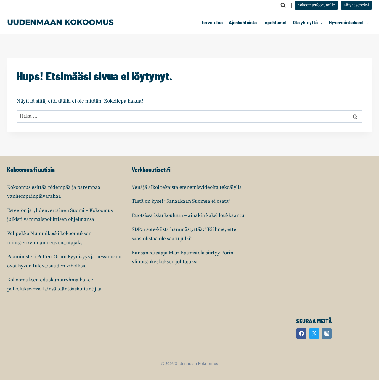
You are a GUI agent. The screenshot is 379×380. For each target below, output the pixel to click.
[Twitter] (314, 333)
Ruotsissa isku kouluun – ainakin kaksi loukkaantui (189, 215)
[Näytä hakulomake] (283, 5)
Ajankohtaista (243, 22)
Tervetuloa (212, 22)
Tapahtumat (275, 22)
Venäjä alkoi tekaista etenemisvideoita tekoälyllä (187, 187)
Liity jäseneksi (356, 5)
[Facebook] (301, 333)
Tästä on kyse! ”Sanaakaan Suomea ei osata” (181, 201)
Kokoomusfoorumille (316, 5)
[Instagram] (327, 333)
